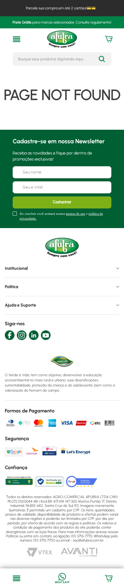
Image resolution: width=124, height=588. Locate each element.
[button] (16, 39)
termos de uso (75, 213)
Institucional (16, 268)
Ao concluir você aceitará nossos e (61, 216)
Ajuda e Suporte (20, 305)
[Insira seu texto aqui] (62, 578)
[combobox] (62, 59)
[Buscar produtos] (102, 59)
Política (11, 286)
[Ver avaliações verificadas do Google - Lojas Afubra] (82, 481)
